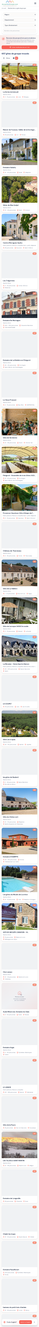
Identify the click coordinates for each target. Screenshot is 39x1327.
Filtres (8, 58)
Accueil (4, 8)
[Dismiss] (34, 1322)
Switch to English (25, 1322)
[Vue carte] (16, 58)
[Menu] (35, 3)
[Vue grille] (13, 58)
